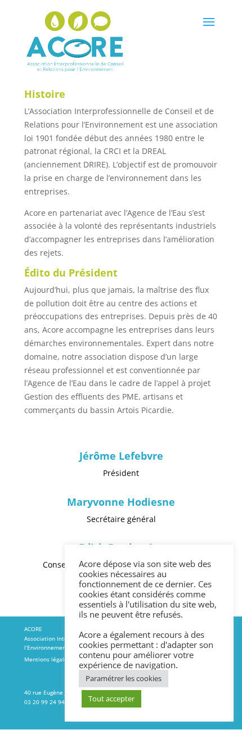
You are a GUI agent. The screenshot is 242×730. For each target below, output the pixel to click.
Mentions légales (47, 659)
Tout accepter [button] (111, 698)
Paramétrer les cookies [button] (124, 678)
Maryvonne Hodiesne (121, 503)
